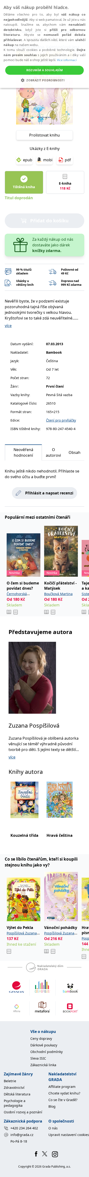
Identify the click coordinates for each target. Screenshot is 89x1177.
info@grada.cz (21, 1134)
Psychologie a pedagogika (14, 1103)
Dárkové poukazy (43, 1045)
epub (27, 159)
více (8, 325)
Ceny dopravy (41, 1038)
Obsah (74, 452)
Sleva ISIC (38, 1058)
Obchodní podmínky (46, 1051)
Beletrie (10, 1081)
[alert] (44, 44)
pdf (68, 159)
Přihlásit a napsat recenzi (49, 493)
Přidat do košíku (49, 220)
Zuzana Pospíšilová (34, 725)
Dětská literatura (17, 1094)
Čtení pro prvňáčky (61, 420)
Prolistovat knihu (44, 135)
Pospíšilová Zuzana (22, 933)
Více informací (67, 60)
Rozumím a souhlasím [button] (44, 70)
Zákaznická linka (43, 1065)
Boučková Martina (58, 594)
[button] (44, 80)
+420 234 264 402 (24, 1128)
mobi (47, 159)
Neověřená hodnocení (23, 452)
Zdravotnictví (14, 1087)
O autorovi (53, 452)
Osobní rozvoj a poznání (23, 1112)
